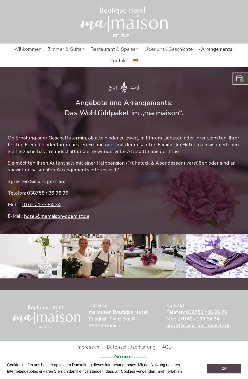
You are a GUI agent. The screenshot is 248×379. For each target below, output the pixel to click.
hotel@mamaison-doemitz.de (56, 216)
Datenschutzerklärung (131, 347)
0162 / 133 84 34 (41, 204)
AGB (167, 347)
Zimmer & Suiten (66, 49)
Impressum (88, 347)
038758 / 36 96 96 (47, 193)
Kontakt (118, 61)
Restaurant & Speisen (115, 49)
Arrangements (216, 49)
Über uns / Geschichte (169, 49)
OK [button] (224, 369)
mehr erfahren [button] (170, 371)
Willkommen (28, 49)
